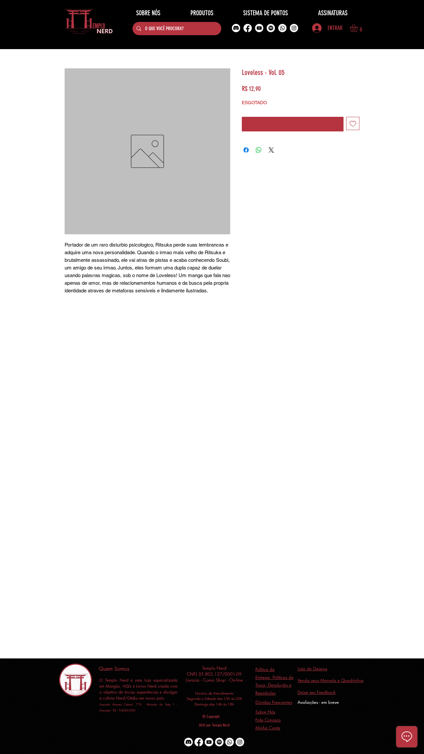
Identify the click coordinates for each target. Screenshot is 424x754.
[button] (358, 28)
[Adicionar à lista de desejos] (353, 123)
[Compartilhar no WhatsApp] (259, 150)
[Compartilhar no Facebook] (246, 150)
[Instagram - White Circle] (294, 28)
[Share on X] (271, 150)
